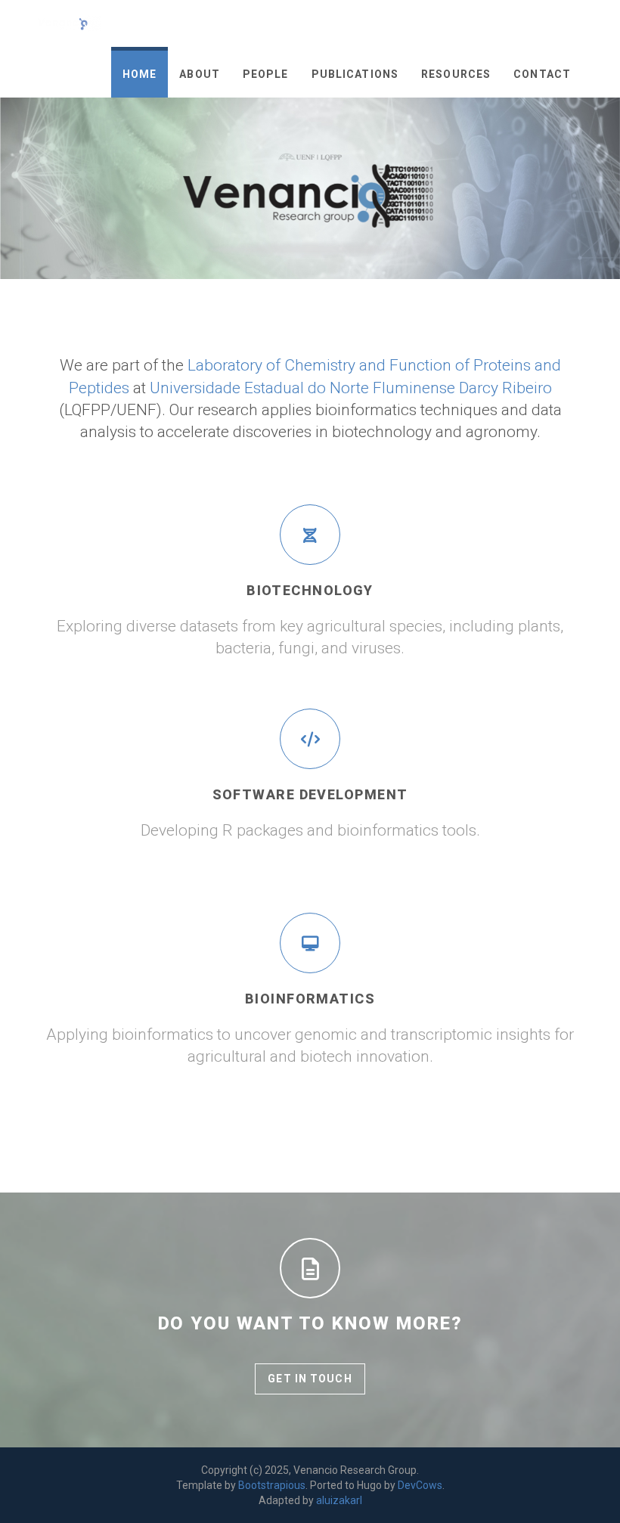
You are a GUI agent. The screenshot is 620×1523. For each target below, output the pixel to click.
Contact (542, 74)
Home (139, 74)
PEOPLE (266, 74)
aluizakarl (339, 1500)
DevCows (420, 1485)
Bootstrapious (271, 1485)
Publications (355, 74)
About (199, 74)
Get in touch (310, 1379)
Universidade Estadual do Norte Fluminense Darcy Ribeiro (351, 388)
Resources (456, 74)
